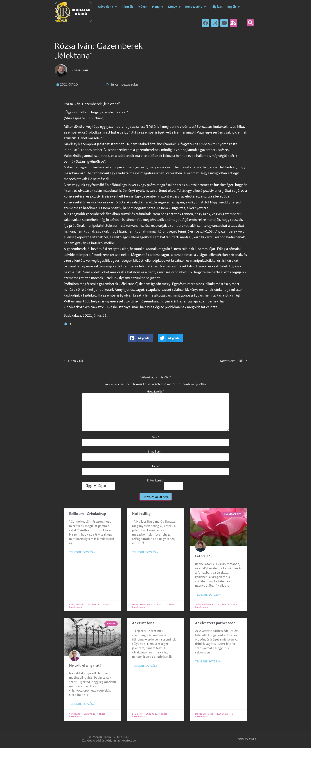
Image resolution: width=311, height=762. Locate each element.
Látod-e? (202, 556)
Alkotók (127, 7)
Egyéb (231, 7)
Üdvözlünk (105, 7)
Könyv (172, 7)
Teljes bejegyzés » (82, 552)
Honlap (155, 466)
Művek (142, 7)
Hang (156, 7)
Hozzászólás (155, 391)
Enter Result (155, 480)
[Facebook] (205, 23)
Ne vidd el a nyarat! (85, 665)
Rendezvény (193, 7)
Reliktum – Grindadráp (87, 514)
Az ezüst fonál (143, 623)
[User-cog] (233, 23)
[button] (250, 22)
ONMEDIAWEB (247, 739)
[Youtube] (224, 23)
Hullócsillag (141, 514)
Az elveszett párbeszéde (215, 623)
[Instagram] (215, 23)
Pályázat (216, 7)
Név (155, 437)
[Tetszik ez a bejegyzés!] (66, 324)
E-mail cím (155, 451)
